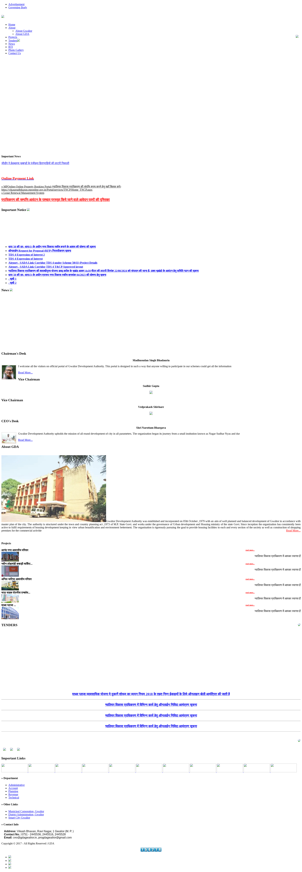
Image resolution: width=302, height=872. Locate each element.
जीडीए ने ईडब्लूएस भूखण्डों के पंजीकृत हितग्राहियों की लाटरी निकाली (35, 163)
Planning (13, 791)
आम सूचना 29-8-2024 (15, 169)
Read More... (25, 372)
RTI (10, 46)
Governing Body (17, 7)
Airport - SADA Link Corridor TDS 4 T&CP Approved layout (45, 259)
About (11, 27)
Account (13, 788)
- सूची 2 (12, 275)
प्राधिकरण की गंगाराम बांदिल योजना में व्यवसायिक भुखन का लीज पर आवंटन (151, 729)
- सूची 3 (12, 279)
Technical (13, 797)
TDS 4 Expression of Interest (25, 251)
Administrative (16, 784)
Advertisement (16, 4)
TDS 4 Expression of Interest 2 (26, 247)
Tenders (12, 40)
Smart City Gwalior (19, 817)
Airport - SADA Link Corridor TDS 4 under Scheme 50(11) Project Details (52, 255)
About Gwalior (23, 30)
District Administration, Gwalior (26, 814)
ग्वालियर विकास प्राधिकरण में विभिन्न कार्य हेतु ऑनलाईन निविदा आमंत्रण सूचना (151, 697)
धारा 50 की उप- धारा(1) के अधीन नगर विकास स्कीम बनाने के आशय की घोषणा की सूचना (52, 239)
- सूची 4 (12, 283)
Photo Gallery (16, 50)
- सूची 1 (12, 271)
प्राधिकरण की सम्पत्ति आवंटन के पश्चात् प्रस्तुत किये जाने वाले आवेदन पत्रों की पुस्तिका (55, 199)
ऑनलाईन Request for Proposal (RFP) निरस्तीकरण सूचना (39, 243)
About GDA (22, 33)
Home (11, 24)
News (11, 43)
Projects (12, 37)
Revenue (13, 794)
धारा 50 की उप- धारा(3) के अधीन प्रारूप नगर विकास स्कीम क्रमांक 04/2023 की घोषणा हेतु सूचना (57, 267)
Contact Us (14, 53)
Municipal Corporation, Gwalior (26, 811)
